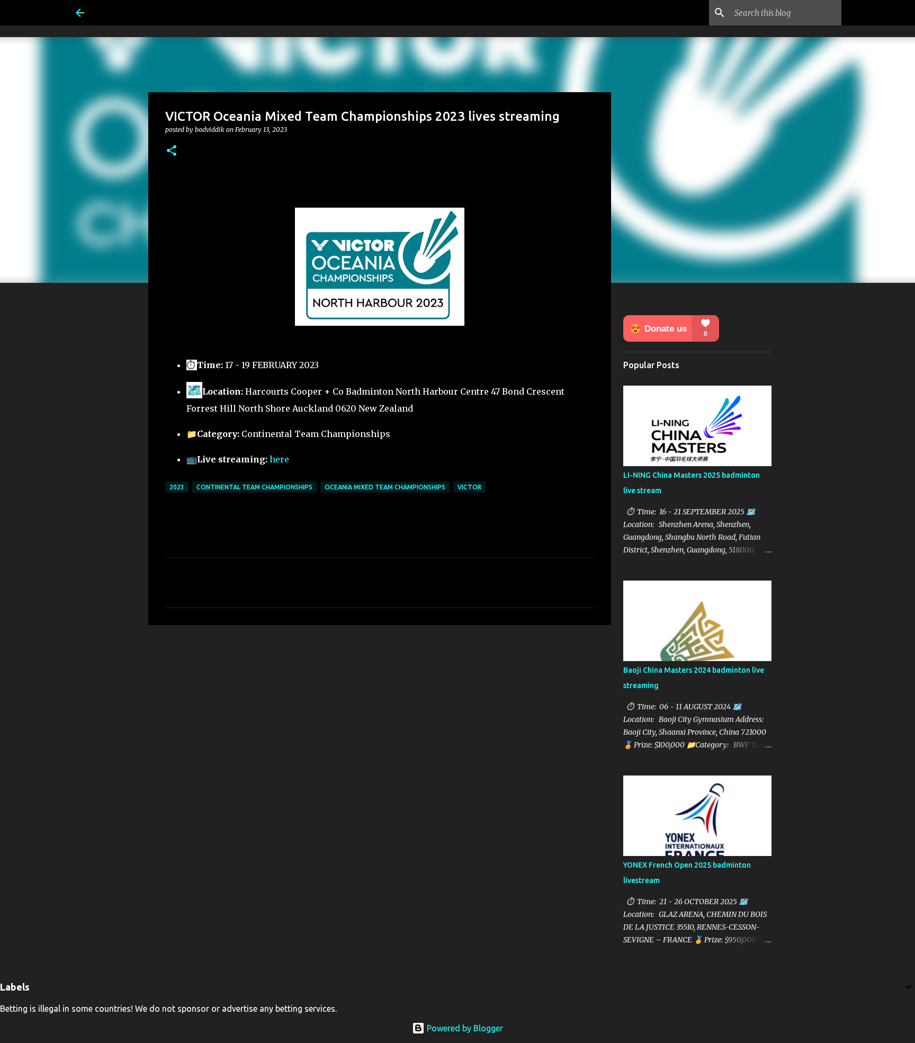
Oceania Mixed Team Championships (385, 487)
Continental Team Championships (254, 487)
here (279, 459)
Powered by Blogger (464, 1028)
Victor (469, 487)
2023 (176, 487)
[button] (171, 151)
